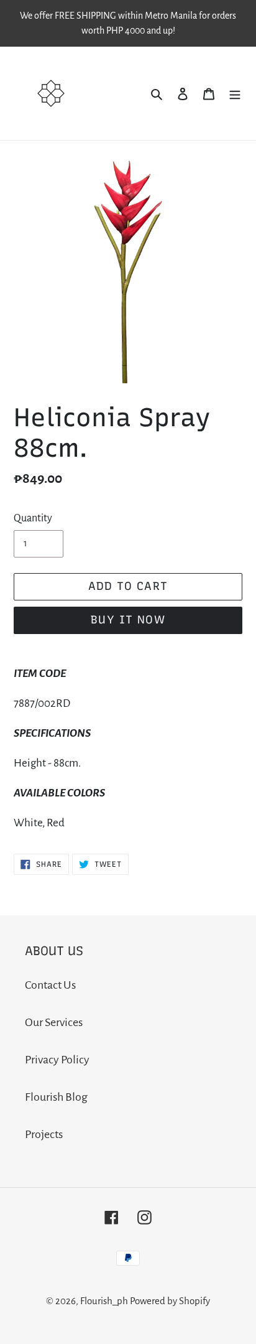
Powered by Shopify (170, 1300)
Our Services (54, 1022)
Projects (44, 1134)
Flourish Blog (56, 1097)
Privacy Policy (57, 1059)
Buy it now (128, 620)
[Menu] (235, 93)
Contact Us (50, 985)
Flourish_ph (104, 1300)
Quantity (33, 518)
